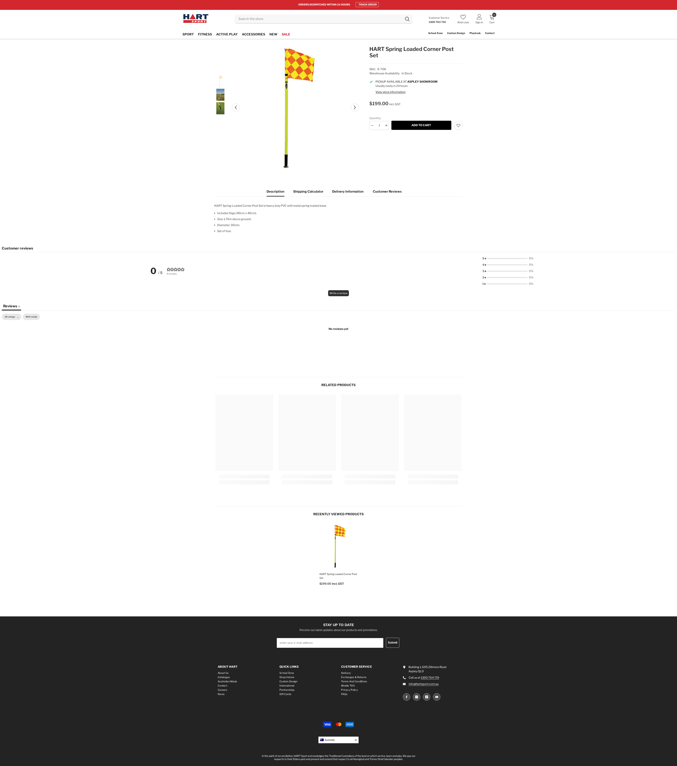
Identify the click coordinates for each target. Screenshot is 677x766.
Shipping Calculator (308, 191)
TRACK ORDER (367, 4)
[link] (244, 476)
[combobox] (319, 19)
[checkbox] (31, 317)
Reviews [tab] (11, 306)
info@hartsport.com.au (424, 684)
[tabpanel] (338, 340)
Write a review (338, 293)
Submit (392, 642)
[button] (236, 107)
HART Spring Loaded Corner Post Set (338, 576)
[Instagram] (416, 697)
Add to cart (421, 125)
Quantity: (375, 118)
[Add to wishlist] (458, 125)
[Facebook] (406, 697)
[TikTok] (426, 697)
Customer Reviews (387, 191)
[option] (338, 4)
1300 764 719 (430, 677)
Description (275, 191)
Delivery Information (348, 191)
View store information (390, 92)
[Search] (323, 19)
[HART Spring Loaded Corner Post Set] (338, 546)
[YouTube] (436, 697)
